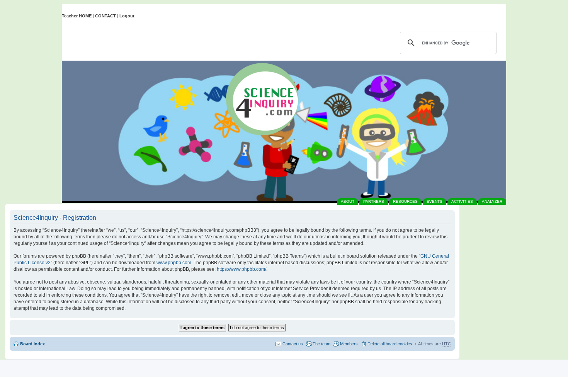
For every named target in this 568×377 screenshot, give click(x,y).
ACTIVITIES (462, 201)
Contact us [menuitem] (292, 343)
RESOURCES (405, 201)
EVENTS (434, 201)
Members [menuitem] (349, 343)
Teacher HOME (77, 16)
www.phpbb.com (173, 262)
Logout (126, 16)
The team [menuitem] (321, 343)
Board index (32, 343)
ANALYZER (492, 201)
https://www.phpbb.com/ (241, 269)
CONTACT (105, 16)
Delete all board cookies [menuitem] (389, 343)
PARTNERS (373, 201)
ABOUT (347, 201)
